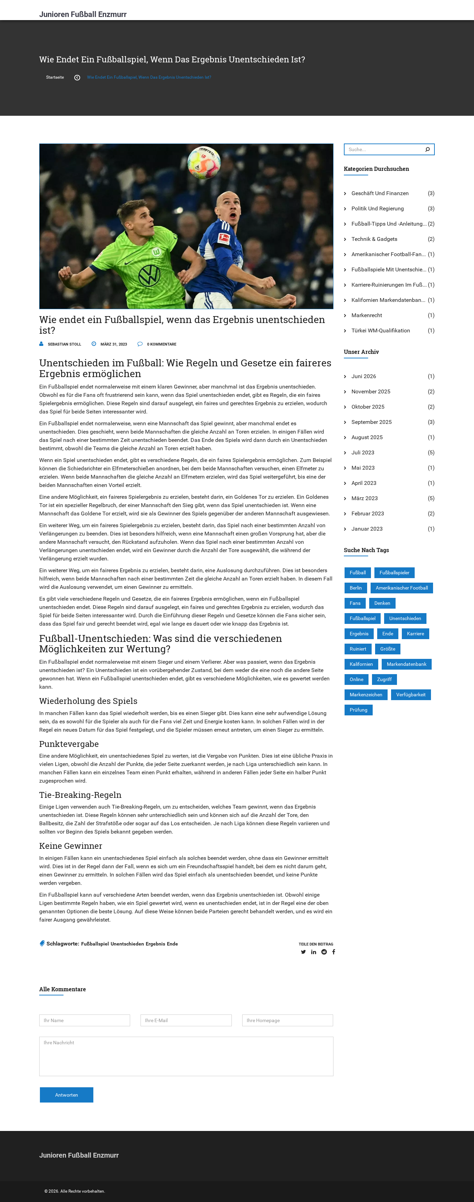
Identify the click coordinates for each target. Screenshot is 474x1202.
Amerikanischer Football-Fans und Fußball (390, 254)
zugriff (384, 679)
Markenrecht (367, 315)
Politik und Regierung (378, 208)
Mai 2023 (363, 467)
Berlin (356, 588)
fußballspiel (95, 944)
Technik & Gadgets (374, 239)
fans (355, 603)
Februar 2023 (368, 513)
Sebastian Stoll (64, 344)
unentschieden (127, 944)
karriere (415, 633)
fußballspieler (394, 572)
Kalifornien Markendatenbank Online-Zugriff (390, 300)
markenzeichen (366, 694)
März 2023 (365, 498)
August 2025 (367, 437)
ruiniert (358, 649)
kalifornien (361, 664)
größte (387, 649)
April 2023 (364, 483)
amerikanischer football (402, 588)
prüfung (358, 710)
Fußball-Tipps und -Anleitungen (390, 223)
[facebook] (333, 952)
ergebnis (155, 944)
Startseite (55, 77)
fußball (358, 572)
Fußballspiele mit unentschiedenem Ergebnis (390, 269)
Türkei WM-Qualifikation (381, 330)
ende (172, 944)
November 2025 (371, 391)
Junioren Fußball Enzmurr (83, 14)
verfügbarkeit (411, 694)
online (356, 679)
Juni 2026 (364, 376)
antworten (66, 1095)
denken (382, 603)
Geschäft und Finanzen (380, 193)
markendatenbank (406, 664)
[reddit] (324, 952)
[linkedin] (313, 952)
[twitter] (303, 952)
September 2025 (372, 422)
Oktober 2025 (368, 406)
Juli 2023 (363, 452)
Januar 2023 (367, 528)
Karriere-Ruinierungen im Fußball (390, 284)
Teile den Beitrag (316, 944)
